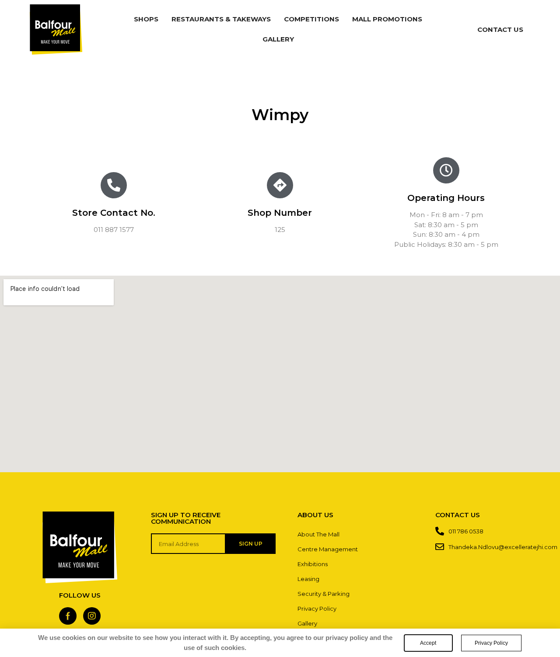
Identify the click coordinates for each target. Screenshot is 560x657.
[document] (280, 328)
